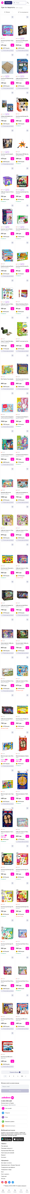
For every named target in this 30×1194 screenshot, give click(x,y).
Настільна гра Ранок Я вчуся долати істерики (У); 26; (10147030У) (7, 981)
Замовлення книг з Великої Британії (10, 1165)
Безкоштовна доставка (8, 50)
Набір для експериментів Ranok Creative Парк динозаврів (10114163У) (7, 605)
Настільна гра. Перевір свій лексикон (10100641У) (22, 718)
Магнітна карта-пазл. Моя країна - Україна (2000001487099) (7, 756)
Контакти (3, 1157)
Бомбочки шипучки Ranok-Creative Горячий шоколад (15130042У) (7, 266)
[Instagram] (2, 1182)
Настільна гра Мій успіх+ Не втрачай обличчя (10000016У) (22, 1018)
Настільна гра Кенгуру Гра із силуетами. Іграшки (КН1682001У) (7, 869)
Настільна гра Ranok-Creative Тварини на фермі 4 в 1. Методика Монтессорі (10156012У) (7, 681)
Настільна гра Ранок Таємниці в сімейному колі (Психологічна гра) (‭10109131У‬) (7, 40)
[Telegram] (13, 1182)
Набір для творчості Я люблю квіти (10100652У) (22, 530)
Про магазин (4, 1146)
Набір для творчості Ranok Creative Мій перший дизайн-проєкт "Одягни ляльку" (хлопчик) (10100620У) (7, 304)
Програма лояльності (6, 1148)
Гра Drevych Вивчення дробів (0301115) (7, 78)
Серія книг (4, 1176)
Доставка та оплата (6, 1162)
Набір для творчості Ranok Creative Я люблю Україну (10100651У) (22, 681)
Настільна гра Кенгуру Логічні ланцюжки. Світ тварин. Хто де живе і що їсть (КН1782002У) (7, 943)
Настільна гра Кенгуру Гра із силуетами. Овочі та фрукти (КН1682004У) (22, 906)
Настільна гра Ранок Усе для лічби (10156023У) (22, 981)
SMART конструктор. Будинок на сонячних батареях (22, 341)
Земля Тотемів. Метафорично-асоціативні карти (7, 341)
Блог (2, 1171)
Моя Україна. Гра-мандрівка (7, 379)
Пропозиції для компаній (7, 1152)
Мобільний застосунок (8, 1130)
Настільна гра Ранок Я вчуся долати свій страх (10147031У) (7, 1018)
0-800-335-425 (6, 1101)
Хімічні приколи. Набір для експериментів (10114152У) (7, 643)
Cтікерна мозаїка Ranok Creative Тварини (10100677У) (22, 416)
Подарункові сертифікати (8, 1167)
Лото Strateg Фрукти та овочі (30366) (22, 229)
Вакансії (3, 1155)
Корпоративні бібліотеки (7, 1150)
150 (22, 1076)
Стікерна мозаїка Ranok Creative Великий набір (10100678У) (7, 454)
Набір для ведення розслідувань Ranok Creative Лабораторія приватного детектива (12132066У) (22, 78)
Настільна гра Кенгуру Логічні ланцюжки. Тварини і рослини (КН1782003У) (22, 869)
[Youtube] (6, 1182)
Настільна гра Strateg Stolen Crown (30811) (7, 154)
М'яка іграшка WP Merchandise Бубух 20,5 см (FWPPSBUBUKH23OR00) (22, 154)
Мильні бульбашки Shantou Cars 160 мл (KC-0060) (22, 304)
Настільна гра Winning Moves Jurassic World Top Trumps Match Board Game (22, 40)
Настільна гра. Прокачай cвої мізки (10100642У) (7, 568)
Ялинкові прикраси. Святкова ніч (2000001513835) (7, 831)
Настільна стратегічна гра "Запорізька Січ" (22, 379)
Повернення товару (6, 1169)
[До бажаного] (12, 17)
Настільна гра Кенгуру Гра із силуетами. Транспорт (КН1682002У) (22, 191)
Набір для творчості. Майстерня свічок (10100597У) (22, 568)
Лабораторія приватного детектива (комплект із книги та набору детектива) (7, 116)
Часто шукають (5, 1174)
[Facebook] (9, 1182)
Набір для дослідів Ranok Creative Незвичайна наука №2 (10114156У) (7, 718)
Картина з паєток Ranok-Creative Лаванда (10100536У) (7, 229)
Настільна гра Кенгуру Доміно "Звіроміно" (22, 116)
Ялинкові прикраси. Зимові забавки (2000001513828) (22, 756)
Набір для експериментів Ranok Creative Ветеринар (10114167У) (22, 492)
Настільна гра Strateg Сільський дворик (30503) (22, 266)
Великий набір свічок (6, 492)
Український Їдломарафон (7, 416)
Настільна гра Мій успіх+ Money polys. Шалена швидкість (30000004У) (7, 1056)
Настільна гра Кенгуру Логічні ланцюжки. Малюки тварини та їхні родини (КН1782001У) (7, 906)
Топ (23, 38)
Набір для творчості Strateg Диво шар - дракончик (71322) (7, 191)
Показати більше (14, 1072)
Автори (3, 1178)
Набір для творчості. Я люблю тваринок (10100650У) (7, 530)
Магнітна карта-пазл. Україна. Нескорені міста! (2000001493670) (7, 794)
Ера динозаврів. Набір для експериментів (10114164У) (22, 643)
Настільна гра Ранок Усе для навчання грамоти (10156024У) (22, 943)
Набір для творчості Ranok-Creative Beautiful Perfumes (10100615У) (22, 831)
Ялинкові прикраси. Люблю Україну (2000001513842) (22, 794)
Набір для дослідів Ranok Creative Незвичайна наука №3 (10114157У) (22, 605)
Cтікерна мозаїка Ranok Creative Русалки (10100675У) (22, 454)
